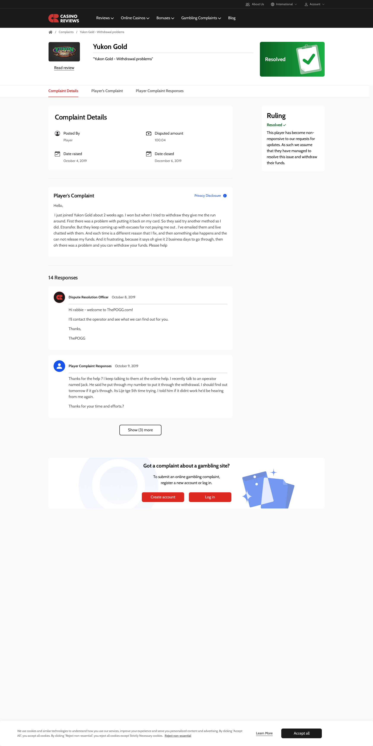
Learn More (264, 733)
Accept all (302, 733)
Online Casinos (133, 18)
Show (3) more (140, 430)
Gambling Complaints (199, 18)
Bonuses (163, 18)
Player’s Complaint (107, 90)
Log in (210, 497)
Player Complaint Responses (160, 90)
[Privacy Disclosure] (225, 195)
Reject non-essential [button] (178, 736)
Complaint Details (63, 90)
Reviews (103, 18)
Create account (163, 497)
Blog (231, 18)
